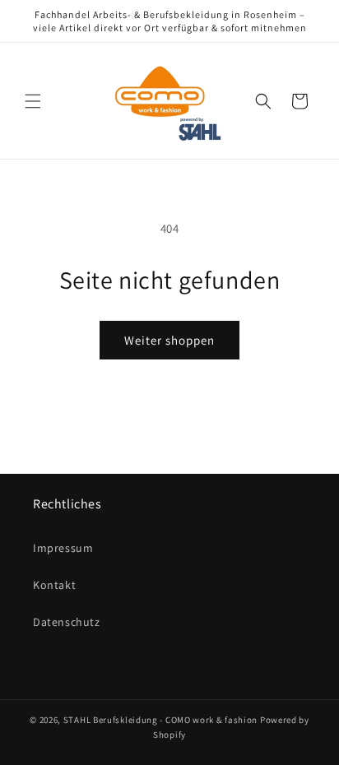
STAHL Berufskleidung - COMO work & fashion (160, 720)
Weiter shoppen (169, 340)
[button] (33, 101)
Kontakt (54, 584)
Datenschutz (66, 621)
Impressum (63, 547)
